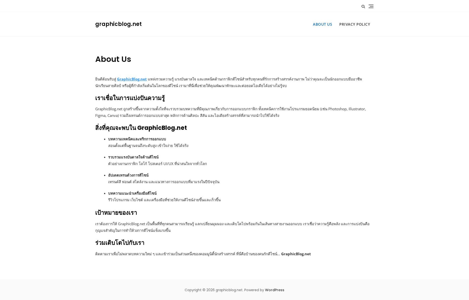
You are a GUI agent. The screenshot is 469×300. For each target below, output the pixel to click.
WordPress (274, 290)
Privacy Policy (354, 24)
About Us (322, 24)
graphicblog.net (118, 24)
